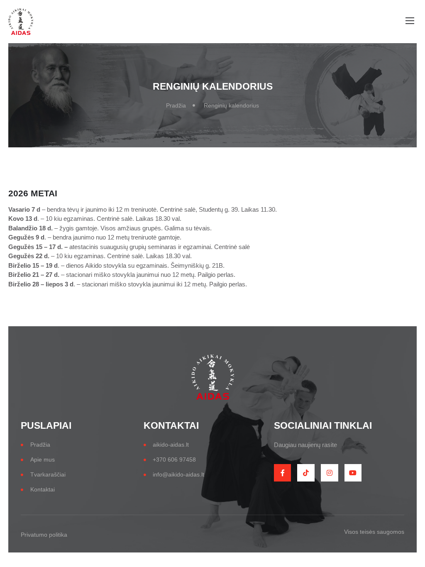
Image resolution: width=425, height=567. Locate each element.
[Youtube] (353, 472)
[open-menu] (408, 22)
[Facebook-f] (282, 472)
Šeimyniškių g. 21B (197, 265)
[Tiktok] (306, 472)
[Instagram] (329, 472)
